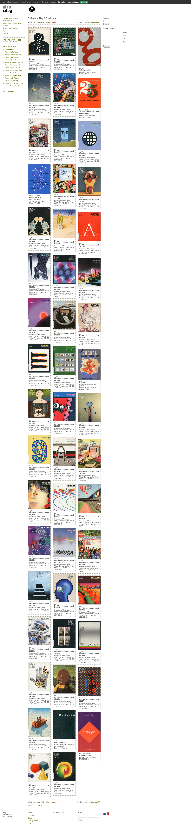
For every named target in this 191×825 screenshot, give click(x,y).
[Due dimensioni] (64, 738)
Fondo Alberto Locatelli (12, 67)
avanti (40, 26)
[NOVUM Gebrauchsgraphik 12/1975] (39, 736)
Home (30, 813)
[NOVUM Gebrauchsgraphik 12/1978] (89, 467)
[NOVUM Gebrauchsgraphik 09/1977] (39, 782)
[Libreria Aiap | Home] (16, 9)
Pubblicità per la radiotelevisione (35, 198)
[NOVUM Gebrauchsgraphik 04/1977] (39, 147)
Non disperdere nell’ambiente (12, 23)
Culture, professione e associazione (10, 19)
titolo (42, 23)
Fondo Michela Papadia (13, 75)
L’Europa (82, 382)
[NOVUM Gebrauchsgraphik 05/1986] (64, 465)
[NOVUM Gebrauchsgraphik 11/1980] (89, 241)
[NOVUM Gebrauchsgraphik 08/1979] (64, 602)
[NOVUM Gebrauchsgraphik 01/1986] (39, 508)
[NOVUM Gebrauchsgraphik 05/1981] (39, 281)
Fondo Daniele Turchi (12, 86)
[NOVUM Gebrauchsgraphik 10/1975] (39, 56)
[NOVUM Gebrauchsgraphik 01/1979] (64, 283)
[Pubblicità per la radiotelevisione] (39, 193)
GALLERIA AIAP (8, 91)
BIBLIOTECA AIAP (9, 47)
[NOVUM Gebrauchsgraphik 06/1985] (64, 511)
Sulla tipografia (84, 70)
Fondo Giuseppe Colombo (14, 62)
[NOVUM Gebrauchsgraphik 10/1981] (89, 604)
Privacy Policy (33, 821)
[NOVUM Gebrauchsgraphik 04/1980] (64, 329)
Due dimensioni (60, 742)
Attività (5, 31)
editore (48, 23)
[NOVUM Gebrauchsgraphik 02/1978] (64, 101)
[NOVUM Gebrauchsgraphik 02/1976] (64, 780)
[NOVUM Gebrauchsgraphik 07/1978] (89, 421)
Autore (125, 33)
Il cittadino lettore (85, 755)
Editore (125, 39)
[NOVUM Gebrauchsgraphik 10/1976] (64, 192)
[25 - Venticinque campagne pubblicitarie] (89, 107)
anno (38, 23)
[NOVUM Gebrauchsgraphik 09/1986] (39, 463)
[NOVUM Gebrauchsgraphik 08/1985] (89, 286)
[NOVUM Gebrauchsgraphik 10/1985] (64, 420)
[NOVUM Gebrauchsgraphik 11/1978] (89, 695)
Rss (29, 823)
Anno (124, 42)
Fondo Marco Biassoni (12, 57)
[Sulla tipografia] (89, 66)
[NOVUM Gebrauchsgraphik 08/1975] (39, 690)
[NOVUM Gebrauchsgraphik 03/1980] (39, 554)
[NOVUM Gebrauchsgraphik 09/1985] (39, 326)
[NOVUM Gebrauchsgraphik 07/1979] (64, 238)
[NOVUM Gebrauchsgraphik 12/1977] (89, 195)
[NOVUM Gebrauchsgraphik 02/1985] (64, 556)
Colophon (31, 815)
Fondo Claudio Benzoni (13, 54)
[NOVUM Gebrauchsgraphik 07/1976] (39, 235)
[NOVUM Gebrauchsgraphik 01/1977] (89, 513)
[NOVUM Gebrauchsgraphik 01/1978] (89, 558)
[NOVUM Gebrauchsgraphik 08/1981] (64, 693)
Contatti (5, 33)
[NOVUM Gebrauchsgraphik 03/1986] (89, 149)
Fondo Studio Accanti (12, 52)
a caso (54, 23)
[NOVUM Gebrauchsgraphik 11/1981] (39, 645)
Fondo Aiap (9, 49)
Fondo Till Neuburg (11, 80)
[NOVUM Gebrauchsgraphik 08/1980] (64, 374)
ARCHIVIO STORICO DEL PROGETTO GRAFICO (12, 41)
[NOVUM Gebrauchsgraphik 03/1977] (39, 417)
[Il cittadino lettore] (89, 751)
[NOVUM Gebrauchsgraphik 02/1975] (64, 147)
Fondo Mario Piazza (11, 78)
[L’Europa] (89, 379)
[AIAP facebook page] (104, 814)
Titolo (125, 36)
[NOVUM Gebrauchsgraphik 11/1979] (64, 647)
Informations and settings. (67, 2)
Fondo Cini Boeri (10, 60)
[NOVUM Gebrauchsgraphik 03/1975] (39, 101)
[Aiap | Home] (32, 13)
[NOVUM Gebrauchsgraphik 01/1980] (89, 332)
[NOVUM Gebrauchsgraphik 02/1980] (39, 372)
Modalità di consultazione (11, 28)
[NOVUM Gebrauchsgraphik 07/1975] (89, 649)
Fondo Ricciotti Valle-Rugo (14, 83)
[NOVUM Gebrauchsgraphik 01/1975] (39, 599)
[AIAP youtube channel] (108, 814)
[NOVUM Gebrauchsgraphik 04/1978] (64, 56)
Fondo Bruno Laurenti (12, 65)
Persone (6, 26)
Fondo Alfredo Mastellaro (13, 70)
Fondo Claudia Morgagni (13, 73)
